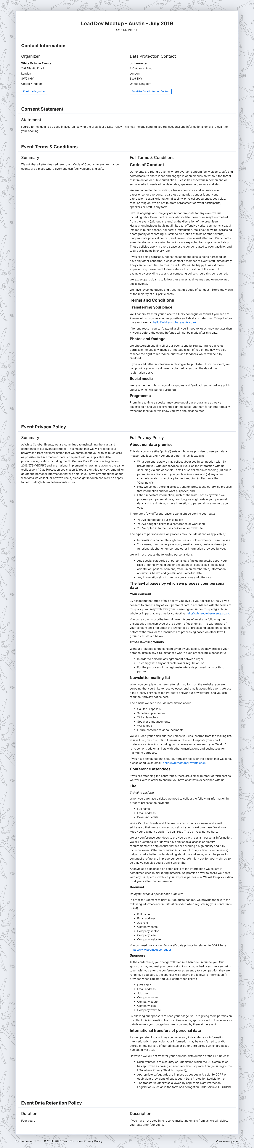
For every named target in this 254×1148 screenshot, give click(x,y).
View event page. (227, 1141)
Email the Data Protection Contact (151, 91)
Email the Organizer (34, 91)
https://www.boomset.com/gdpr (150, 949)
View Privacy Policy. (90, 1141)
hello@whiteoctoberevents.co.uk (174, 322)
